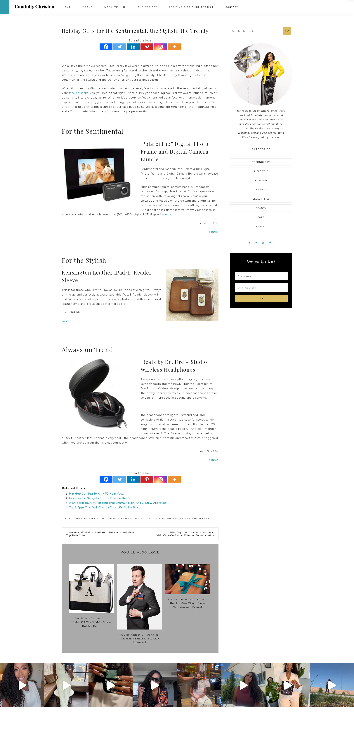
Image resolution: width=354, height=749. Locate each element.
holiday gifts (150, 518)
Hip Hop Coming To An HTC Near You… (96, 493)
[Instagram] (160, 46)
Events (261, 189)
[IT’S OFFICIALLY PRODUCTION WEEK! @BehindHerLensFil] (288, 685)
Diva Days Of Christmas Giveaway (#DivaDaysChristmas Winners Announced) (184, 534)
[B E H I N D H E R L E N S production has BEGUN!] (199, 685)
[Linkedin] (133, 46)
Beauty (261, 208)
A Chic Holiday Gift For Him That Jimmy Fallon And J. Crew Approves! (118, 502)
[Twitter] (119, 46)
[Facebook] (106, 46)
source (166, 214)
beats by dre (130, 518)
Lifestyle (261, 171)
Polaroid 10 (207, 518)
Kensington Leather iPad (179, 518)
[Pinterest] (146, 46)
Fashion (261, 180)
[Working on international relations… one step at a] (332, 685)
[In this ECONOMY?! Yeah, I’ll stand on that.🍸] (243, 685)
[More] (174, 46)
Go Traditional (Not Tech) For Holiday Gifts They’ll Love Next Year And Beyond (187, 603)
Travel (261, 226)
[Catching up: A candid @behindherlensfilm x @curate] (155, 685)
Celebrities (261, 199)
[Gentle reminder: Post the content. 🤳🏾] (110, 685)
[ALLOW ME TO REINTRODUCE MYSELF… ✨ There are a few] (22, 685)
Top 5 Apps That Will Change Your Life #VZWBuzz (104, 507)
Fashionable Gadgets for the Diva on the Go (100, 498)
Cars (261, 217)
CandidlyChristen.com (34, 7)
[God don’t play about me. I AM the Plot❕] (66, 685)
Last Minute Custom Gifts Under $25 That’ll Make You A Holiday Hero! (91, 622)
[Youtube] (265, 242)
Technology (92, 518)
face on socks (78, 93)
